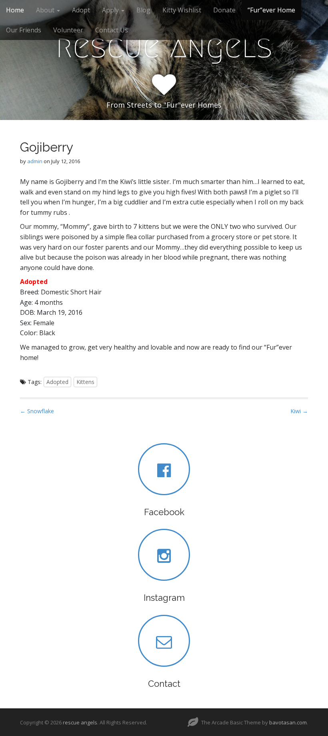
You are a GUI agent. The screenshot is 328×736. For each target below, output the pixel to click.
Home (15, 10)
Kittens (85, 382)
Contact (164, 683)
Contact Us (111, 30)
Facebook (164, 512)
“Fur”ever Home (271, 10)
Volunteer (68, 30)
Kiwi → (299, 411)
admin (34, 161)
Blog (143, 10)
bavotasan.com (288, 722)
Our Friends (23, 30)
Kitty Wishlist (181, 10)
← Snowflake (37, 411)
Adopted (57, 382)
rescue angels (164, 46)
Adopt (81, 10)
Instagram (164, 597)
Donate (224, 10)
